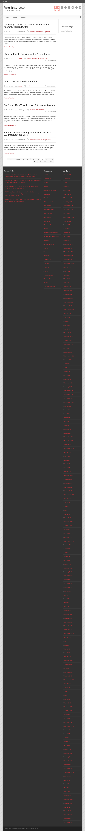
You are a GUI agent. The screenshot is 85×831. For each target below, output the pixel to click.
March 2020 (67, 471)
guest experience (40, 109)
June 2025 (67, 229)
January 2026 (68, 202)
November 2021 (68, 394)
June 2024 (67, 275)
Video (46, 283)
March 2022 (67, 379)
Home (7, 17)
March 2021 (67, 425)
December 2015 (68, 668)
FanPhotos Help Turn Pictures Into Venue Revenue (29, 105)
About (15, 17)
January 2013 (68, 803)
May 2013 (67, 788)
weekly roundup (31, 86)
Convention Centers (50, 190)
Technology (47, 259)
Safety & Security (49, 244)
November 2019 (68, 487)
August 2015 (67, 683)
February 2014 (68, 753)
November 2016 (68, 626)
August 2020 (67, 452)
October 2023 (68, 306)
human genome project (44, 139)
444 (28, 159)
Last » (51, 162)
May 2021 (67, 417)
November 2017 (68, 579)
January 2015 (68, 710)
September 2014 (69, 726)
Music (46, 229)
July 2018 (67, 549)
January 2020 (68, 479)
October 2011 (68, 822)
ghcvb (31, 139)
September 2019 (69, 495)
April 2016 (67, 653)
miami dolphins (34, 31)
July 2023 (67, 317)
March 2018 (67, 564)
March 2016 (67, 657)
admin (20, 58)
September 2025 (69, 217)
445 (33, 159)
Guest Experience (49, 209)
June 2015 (67, 691)
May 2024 (67, 279)
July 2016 (67, 641)
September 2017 (69, 587)
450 (35, 162)
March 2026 (67, 194)
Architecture (47, 178)
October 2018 (68, 537)
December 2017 (68, 576)
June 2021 (67, 414)
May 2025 (67, 232)
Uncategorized (48, 275)
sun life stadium (45, 31)
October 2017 (68, 583)
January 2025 (68, 248)
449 (52, 159)
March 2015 (67, 703)
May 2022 (67, 371)
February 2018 (68, 568)
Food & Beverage (49, 202)
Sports (46, 248)
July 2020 (67, 456)
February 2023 (68, 337)
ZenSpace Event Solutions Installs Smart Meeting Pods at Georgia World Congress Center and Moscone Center (21, 175)
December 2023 (68, 298)
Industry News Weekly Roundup (20, 81)
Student (46, 256)
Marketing (47, 221)
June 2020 (67, 460)
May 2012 (67, 807)
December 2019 (68, 483)
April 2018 (67, 560)
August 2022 (67, 360)
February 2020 (68, 475)
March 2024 (67, 286)
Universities (47, 279)
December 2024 (68, 252)
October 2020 (68, 444)
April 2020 (67, 468)
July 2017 (67, 595)
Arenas (46, 182)
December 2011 (68, 815)
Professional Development (51, 236)
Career (46, 186)
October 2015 (68, 676)
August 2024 (67, 267)
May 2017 (67, 603)
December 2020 (68, 437)
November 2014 (68, 718)
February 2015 (68, 707)
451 (40, 162)
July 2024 (67, 271)
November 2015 (68, 672)
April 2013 (67, 791)
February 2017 (68, 614)
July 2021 (67, 410)
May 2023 (67, 325)
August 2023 (67, 313)
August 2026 (67, 175)
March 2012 (67, 811)
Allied (46, 175)
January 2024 (68, 294)
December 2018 (68, 529)
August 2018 (67, 545)
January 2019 (68, 525)
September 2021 (69, 402)
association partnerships (38, 58)
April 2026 (67, 190)
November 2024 (68, 256)
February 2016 (68, 660)
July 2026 (67, 178)
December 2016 (68, 622)
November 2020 (68, 441)
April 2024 (67, 283)
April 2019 (67, 514)
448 (47, 159)
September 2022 (69, 356)
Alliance (29, 58)
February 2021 (68, 429)
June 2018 (67, 552)
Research (47, 240)
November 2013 (68, 764)
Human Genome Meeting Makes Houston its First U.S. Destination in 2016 (29, 133)
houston (35, 139)
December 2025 (68, 205)
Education (47, 194)
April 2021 (67, 421)
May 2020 (67, 464)
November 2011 (68, 818)
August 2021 (67, 406)
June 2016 (67, 645)
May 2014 (67, 741)
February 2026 (68, 198)
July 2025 (67, 225)
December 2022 (68, 344)
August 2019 (67, 498)
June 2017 (67, 599)
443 (23, 159)
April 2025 (67, 236)
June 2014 (67, 737)
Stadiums (47, 252)
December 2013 (68, 761)
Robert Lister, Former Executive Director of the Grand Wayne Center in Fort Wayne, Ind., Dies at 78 (21, 187)
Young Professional (49, 286)
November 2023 (68, 302)
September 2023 (69, 310)
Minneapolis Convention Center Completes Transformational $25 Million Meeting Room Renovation (23, 200)
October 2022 (68, 352)
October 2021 (68, 398)
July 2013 (67, 780)
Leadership (47, 217)
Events (46, 198)
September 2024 (69, 263)
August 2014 (67, 730)
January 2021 (68, 433)
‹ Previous (17, 159)
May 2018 (67, 556)
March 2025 (67, 240)
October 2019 (68, 491)
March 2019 (67, 518)
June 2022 (67, 367)
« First (9, 159)
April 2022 (67, 375)
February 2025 (68, 244)
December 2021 (68, 390)
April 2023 (67, 329)
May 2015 (67, 695)
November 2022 (68, 348)
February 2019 (68, 522)
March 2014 (67, 749)
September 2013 (69, 772)
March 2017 (67, 610)
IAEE (46, 58)
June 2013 (67, 784)
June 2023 (67, 321)
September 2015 (69, 680)
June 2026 (67, 182)
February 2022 (68, 383)
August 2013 (67, 776)
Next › (45, 162)
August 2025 (67, 221)
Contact (5, 1)
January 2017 (68, 618)
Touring (46, 267)
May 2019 (67, 510)
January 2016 (68, 664)
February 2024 (68, 290)
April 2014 (67, 745)
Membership (47, 225)
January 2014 (68, 757)
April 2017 (67, 606)
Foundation (47, 205)
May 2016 (67, 649)
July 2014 (67, 734)
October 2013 (68, 768)
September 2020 (69, 448)
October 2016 (68, 630)
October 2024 (68, 259)
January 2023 (68, 340)
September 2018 (69, 541)
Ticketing (46, 263)
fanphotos (32, 109)
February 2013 (68, 799)
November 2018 (68, 533)
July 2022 (67, 363)
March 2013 (67, 795)
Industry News (48, 213)
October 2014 (68, 722)
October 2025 (68, 213)
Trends (46, 271)
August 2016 (67, 637)
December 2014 (68, 714)
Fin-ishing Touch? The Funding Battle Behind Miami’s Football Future (26, 25)
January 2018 (68, 572)
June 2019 (67, 506)
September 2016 (69, 633)
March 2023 (67, 333)
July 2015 (67, 687)
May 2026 (67, 186)
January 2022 (68, 387)
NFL (39, 31)
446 (38, 159)
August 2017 (67, 591)
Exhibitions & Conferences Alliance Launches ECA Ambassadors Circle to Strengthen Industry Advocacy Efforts (23, 181)
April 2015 (67, 699)
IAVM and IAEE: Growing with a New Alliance (27, 54)
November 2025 (68, 209)
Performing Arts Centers (51, 232)
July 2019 (67, 502)
